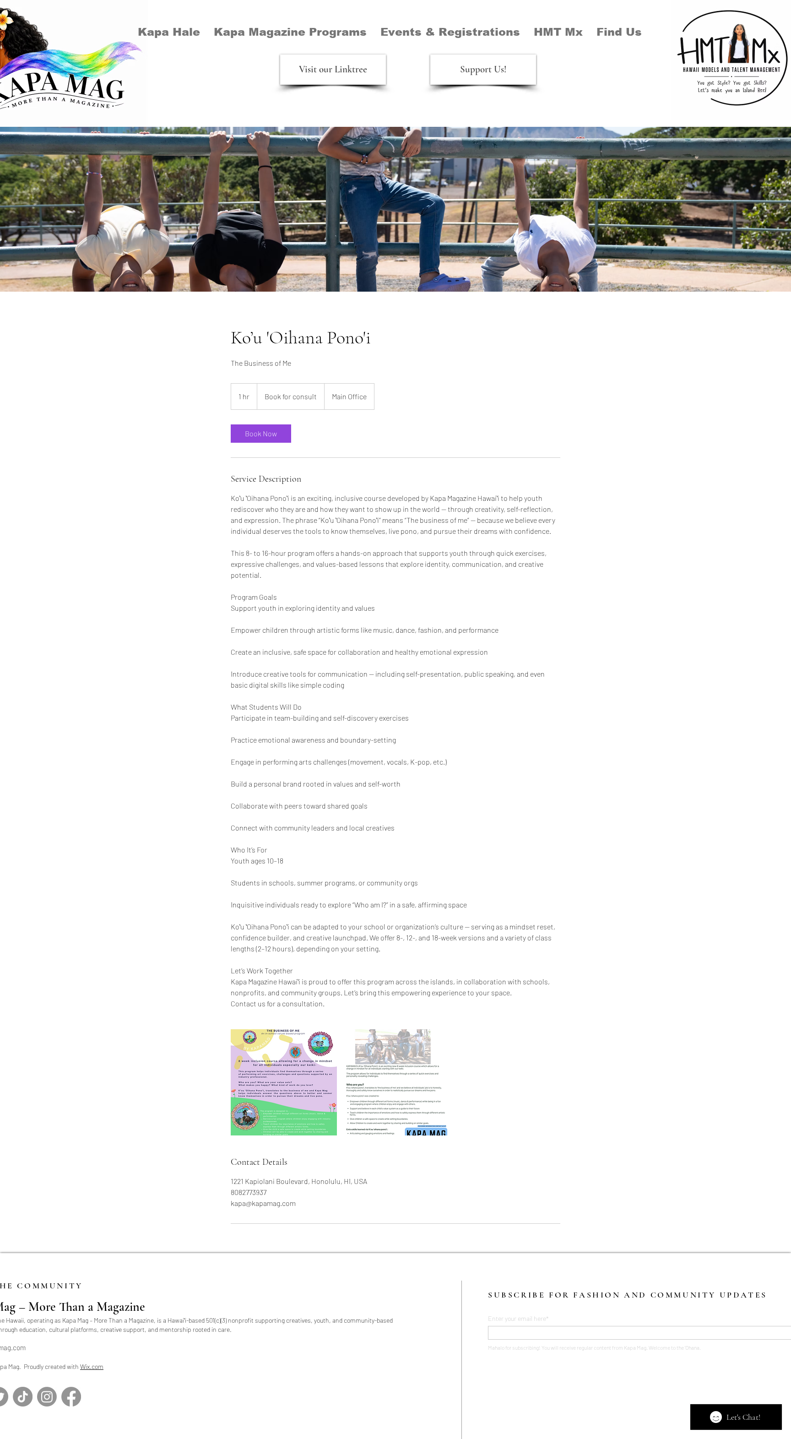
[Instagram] (47, 1396)
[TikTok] (23, 1396)
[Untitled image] (284, 1082)
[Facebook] (71, 1396)
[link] (261, 433)
